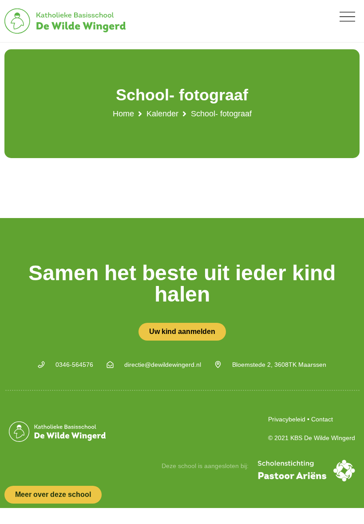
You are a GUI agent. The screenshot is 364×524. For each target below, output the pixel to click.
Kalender (162, 113)
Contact (322, 419)
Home (123, 113)
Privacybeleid (286, 419)
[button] (347, 16)
